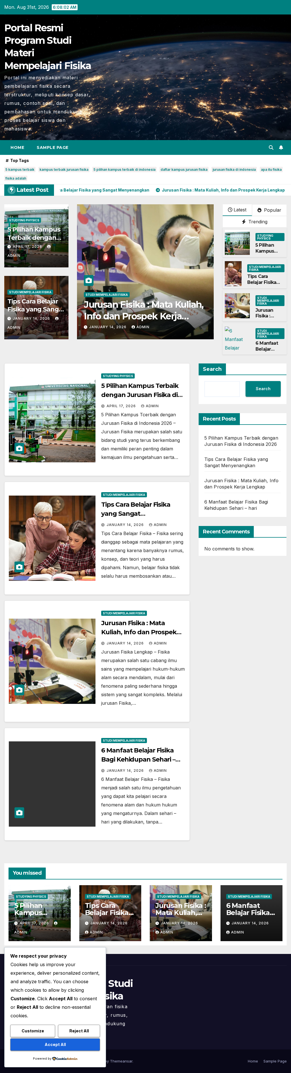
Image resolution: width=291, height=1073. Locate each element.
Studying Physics (24, 220)
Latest (240, 210)
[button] (271, 147)
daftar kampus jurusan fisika (184, 169)
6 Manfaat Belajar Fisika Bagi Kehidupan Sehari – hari (138, 759)
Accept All (55, 1044)
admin (142, 327)
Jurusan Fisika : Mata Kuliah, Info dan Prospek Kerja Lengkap (138, 632)
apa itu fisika (271, 169)
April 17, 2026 (28, 246)
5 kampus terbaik (19, 169)
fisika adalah (15, 178)
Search (212, 369)
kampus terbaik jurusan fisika (64, 169)
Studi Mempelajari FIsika (30, 292)
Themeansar (121, 1061)
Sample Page (52, 147)
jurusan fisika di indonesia (234, 169)
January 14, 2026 (32, 318)
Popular (272, 210)
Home (17, 147)
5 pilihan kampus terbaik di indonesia (124, 169)
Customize (33, 1030)
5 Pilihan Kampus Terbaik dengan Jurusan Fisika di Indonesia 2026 (139, 395)
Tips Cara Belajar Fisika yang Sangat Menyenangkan (36, 309)
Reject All (79, 1030)
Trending (257, 221)
